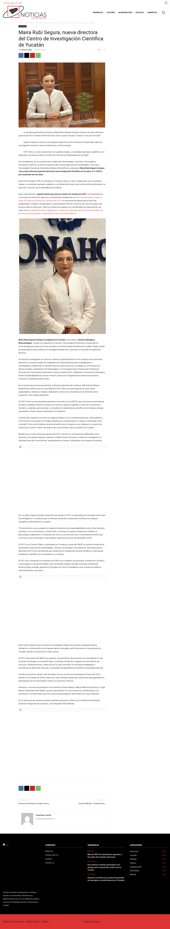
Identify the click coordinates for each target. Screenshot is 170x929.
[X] (26, 55)
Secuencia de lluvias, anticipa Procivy (34, 803)
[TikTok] (148, 921)
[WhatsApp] (38, 55)
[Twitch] (153, 921)
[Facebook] (21, 55)
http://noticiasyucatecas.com (45, 819)
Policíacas (91, 874)
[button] (163, 12)
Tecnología (29, 23)
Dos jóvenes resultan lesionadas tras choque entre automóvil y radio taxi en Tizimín (104, 867)
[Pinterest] (32, 55)
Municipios (92, 861)
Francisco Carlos (26, 50)
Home (21, 23)
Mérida (90, 851)
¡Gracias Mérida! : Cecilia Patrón (92, 803)
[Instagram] (142, 921)
